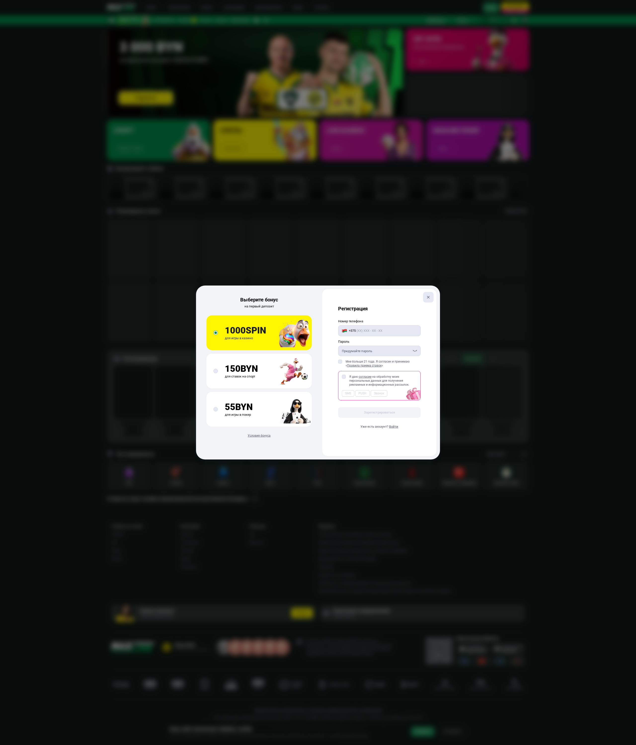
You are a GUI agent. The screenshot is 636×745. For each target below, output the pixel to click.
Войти (393, 426)
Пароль (343, 341)
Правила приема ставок (364, 365)
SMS (348, 393)
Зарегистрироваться (379, 412)
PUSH (362, 393)
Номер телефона (350, 321)
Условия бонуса (259, 435)
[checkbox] (340, 362)
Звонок (379, 393)
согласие (365, 376)
